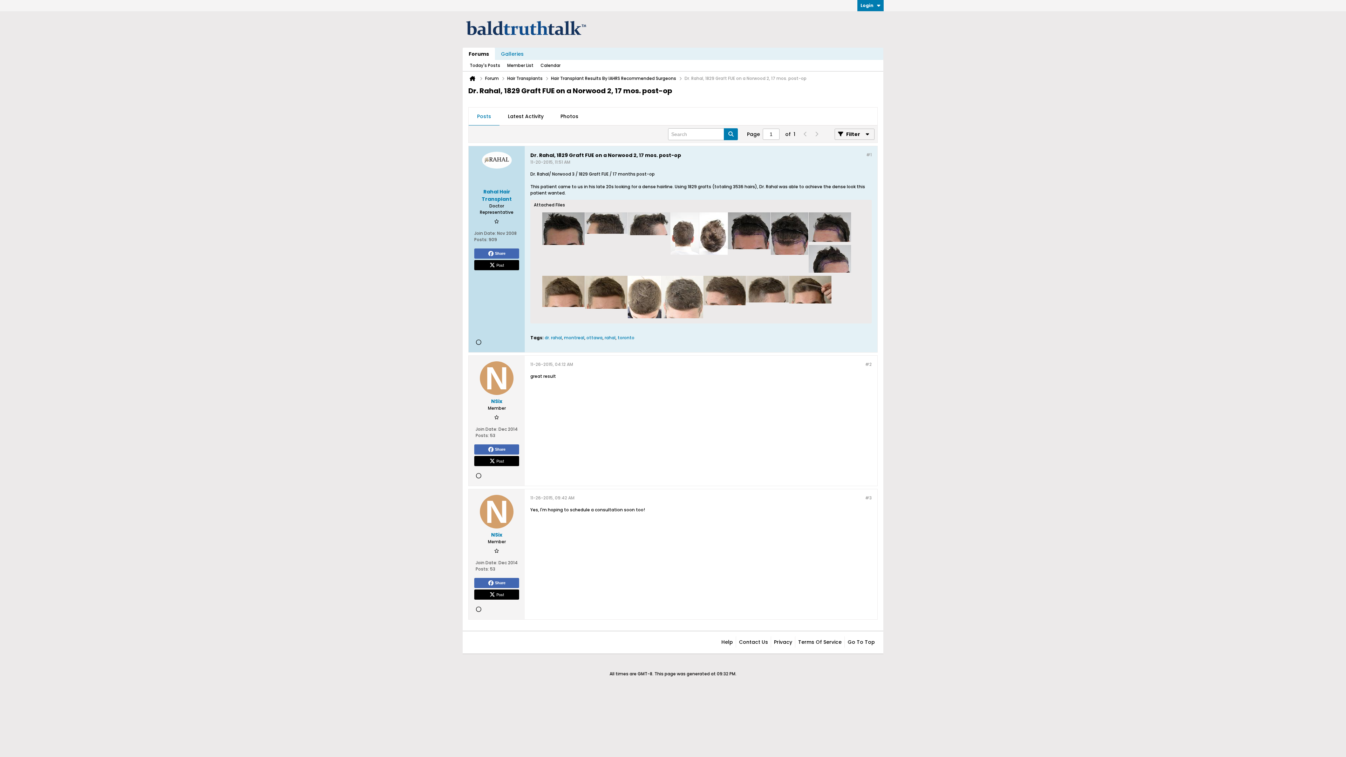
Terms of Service (820, 642)
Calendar (550, 65)
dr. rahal (553, 338)
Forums (479, 53)
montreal (574, 338)
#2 (868, 364)
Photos (569, 116)
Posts (484, 116)
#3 (868, 498)
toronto (626, 338)
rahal (610, 338)
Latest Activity (526, 116)
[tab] (484, 117)
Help (727, 642)
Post (500, 265)
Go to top (861, 642)
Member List (520, 65)
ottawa (594, 338)
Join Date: (485, 233)
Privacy (783, 642)
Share (500, 253)
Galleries (512, 53)
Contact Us (753, 642)
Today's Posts (485, 65)
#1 (869, 155)
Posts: (481, 240)
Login (867, 5)
